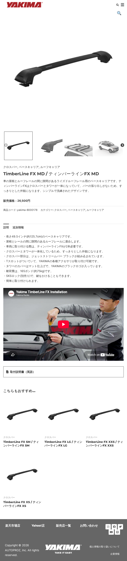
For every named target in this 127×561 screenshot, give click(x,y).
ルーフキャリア (50, 167)
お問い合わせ (89, 525)
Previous (5, 145)
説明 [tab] (6, 227)
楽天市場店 (12, 525)
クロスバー (10, 167)
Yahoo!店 (38, 525)
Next (122, 145)
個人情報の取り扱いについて (104, 546)
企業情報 (115, 553)
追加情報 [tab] (18, 227)
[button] (122, 5)
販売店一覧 (63, 525)
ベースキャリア (29, 167)
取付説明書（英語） (22, 372)
